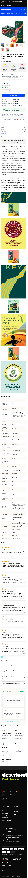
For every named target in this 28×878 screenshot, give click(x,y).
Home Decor (10, 13)
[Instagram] (3, 799)
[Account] (21, 9)
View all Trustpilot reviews (13, 721)
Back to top (13, 768)
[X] (6, 799)
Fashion (25, 13)
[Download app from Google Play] (7, 859)
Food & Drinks (18, 13)
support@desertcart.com (12, 837)
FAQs (4, 870)
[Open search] (18, 9)
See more (3, 133)
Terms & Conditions (8, 863)
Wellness (3, 13)
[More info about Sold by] (20, 99)
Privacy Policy (6, 865)
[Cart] (24, 9)
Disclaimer (5, 868)
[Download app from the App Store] (17, 859)
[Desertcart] (6, 9)
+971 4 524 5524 (10, 843)
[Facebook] (10, 799)
